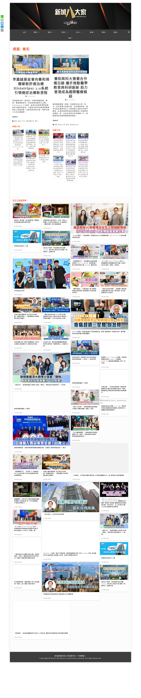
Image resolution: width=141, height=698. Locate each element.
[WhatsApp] (2, 16)
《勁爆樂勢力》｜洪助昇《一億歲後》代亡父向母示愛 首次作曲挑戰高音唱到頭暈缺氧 (26, 473)
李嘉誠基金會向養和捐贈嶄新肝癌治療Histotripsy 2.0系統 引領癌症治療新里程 (31, 86)
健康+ (36, 32)
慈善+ (70, 38)
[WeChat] (2, 20)
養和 (36, 121)
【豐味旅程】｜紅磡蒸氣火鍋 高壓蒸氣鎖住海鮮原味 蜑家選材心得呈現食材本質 (84, 290)
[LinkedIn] (2, 27)
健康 (15, 121)
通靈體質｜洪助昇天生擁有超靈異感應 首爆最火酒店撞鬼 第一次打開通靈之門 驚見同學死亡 (26, 501)
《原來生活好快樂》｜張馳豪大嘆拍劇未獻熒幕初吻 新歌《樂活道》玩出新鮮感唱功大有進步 (114, 290)
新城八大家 (21, 121)
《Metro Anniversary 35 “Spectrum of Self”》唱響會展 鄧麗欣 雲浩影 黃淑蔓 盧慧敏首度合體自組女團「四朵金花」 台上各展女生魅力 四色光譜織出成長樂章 (114, 502)
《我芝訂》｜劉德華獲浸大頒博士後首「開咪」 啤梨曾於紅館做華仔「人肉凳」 (40, 385)
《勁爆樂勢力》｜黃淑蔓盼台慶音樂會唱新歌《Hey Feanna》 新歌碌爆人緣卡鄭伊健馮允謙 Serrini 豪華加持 (84, 263)
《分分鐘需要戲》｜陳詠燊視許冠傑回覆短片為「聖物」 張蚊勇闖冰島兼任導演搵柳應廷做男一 (84, 434)
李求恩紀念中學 (19, 290)
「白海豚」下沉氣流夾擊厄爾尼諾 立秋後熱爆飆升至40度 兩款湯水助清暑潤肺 (98, 475)
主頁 (24, 32)
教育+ (64, 32)
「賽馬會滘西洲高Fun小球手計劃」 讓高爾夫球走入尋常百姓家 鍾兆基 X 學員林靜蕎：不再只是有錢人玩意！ (55, 316)
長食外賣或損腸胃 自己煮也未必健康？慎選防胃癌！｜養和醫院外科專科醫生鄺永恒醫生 (26, 316)
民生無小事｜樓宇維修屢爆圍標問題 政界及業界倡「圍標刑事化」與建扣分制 (55, 344)
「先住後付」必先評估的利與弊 (53, 514)
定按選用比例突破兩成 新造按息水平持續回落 (58, 594)
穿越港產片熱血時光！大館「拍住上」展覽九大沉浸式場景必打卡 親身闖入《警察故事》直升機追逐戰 (55, 222)
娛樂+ (92, 32)
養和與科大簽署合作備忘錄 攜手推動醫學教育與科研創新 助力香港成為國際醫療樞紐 (71, 87)
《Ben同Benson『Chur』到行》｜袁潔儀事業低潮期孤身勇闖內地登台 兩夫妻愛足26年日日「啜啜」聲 (26, 528)
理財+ (50, 32)
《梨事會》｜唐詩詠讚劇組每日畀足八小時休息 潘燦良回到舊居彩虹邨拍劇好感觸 (41, 633)
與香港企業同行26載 (21, 246)
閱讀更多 (15, 117)
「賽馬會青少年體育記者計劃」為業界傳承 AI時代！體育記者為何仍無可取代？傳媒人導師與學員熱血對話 (26, 556)
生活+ (78, 32)
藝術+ (116, 32)
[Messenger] (2, 23)
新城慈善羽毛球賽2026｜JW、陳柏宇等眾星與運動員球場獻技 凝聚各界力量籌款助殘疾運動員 (114, 408)
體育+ (104, 32)
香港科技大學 (74, 124)
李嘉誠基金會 (30, 121)
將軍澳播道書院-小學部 (80, 383)
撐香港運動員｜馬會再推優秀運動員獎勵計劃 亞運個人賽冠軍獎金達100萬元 (40, 447)
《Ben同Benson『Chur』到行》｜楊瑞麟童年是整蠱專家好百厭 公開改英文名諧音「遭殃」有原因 (113, 263)
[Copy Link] (2, 30)
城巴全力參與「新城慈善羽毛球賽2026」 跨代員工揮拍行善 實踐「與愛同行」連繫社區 (55, 249)
